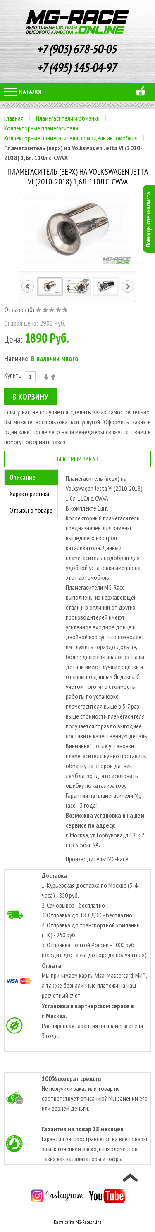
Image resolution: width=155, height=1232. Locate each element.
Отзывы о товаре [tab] (31, 510)
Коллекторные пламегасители (41, 128)
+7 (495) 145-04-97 (77, 67)
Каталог (30, 91)
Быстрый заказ (77, 459)
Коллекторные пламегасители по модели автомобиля (71, 138)
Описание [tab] (23, 477)
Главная (14, 118)
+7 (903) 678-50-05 (77, 48)
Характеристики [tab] (29, 493)
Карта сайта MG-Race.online (77, 1222)
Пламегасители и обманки (68, 118)
